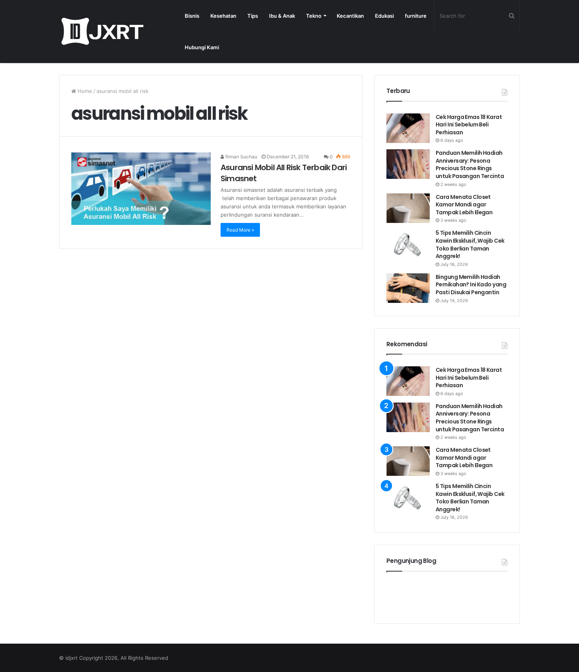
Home (84, 91)
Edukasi (384, 16)
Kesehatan (223, 16)
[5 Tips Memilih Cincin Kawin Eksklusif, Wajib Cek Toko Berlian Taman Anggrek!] (408, 244)
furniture (416, 16)
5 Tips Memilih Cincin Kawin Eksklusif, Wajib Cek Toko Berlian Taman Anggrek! (470, 244)
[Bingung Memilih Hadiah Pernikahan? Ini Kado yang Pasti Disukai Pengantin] (408, 288)
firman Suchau (240, 157)
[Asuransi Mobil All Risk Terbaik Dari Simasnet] (141, 188)
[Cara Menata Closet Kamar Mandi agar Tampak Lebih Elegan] (408, 208)
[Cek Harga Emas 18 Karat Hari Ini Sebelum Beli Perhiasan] (408, 128)
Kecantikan (350, 16)
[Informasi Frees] (102, 31)
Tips (252, 16)
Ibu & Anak (282, 16)
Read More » (240, 230)
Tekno (313, 16)
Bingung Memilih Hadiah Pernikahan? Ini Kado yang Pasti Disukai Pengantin (471, 284)
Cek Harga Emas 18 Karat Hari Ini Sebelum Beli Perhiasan (469, 124)
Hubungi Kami (202, 47)
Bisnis (192, 16)
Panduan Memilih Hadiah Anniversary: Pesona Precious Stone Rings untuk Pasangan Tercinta (470, 164)
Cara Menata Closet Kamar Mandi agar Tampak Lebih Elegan (464, 204)
